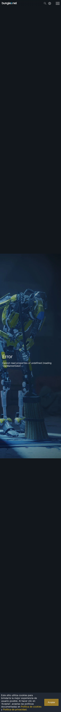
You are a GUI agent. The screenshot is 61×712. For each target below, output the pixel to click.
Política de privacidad (15, 709)
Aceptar (51, 702)
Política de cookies (31, 706)
